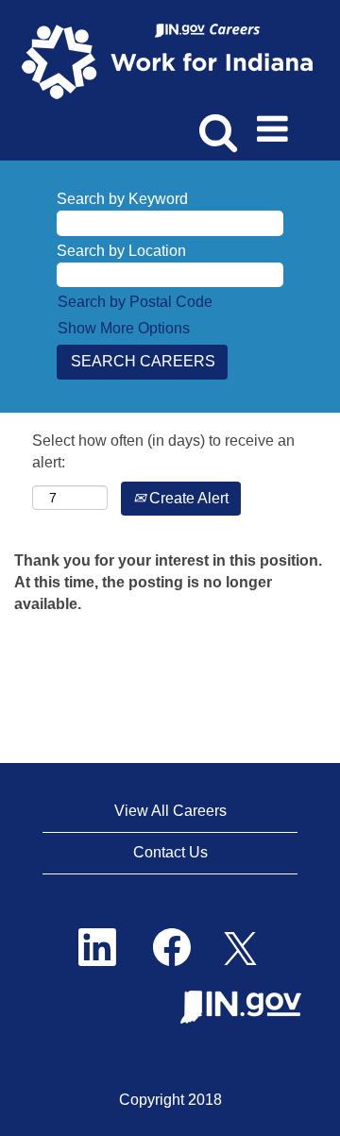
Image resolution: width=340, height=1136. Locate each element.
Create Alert (187, 498)
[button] (276, 123)
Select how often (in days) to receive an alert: (163, 451)
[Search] (214, 122)
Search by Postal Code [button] (135, 302)
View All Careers (170, 811)
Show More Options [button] (124, 328)
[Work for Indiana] (173, 60)
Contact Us (170, 852)
